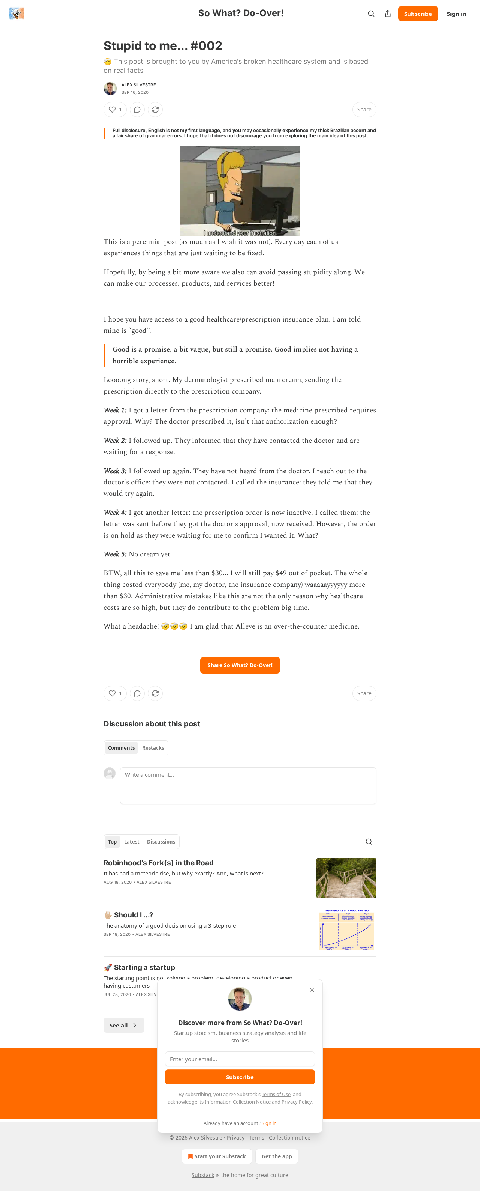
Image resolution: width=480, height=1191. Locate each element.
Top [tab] (112, 841)
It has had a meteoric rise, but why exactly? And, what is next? (184, 873)
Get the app (277, 1156)
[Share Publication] (387, 13)
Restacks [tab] (153, 747)
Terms (256, 1137)
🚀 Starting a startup (139, 967)
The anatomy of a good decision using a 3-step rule (170, 925)
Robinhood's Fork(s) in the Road (159, 863)
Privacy (235, 1137)
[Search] (371, 13)
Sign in (456, 13)
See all (119, 1025)
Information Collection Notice (238, 1101)
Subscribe (418, 13)
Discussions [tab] (161, 841)
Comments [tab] (121, 747)
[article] (240, 878)
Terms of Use (276, 1094)
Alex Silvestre (139, 84)
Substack (203, 1175)
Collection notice (289, 1137)
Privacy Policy (297, 1101)
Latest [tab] (132, 841)
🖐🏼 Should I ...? (128, 915)
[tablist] (136, 747)
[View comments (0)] (137, 109)
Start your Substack (220, 1156)
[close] (312, 990)
